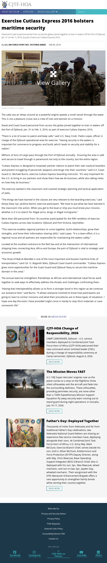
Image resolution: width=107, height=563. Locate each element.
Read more (54, 361)
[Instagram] (34, 554)
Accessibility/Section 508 (53, 533)
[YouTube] (81, 554)
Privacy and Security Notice (53, 513)
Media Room (58, 316)
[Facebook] (15, 554)
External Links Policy (53, 528)
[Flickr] (99, 554)
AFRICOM (28, 11)
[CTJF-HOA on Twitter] (58, 554)
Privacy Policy (53, 518)
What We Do (9, 11)
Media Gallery (47, 11)
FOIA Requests (53, 523)
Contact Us (53, 538)
